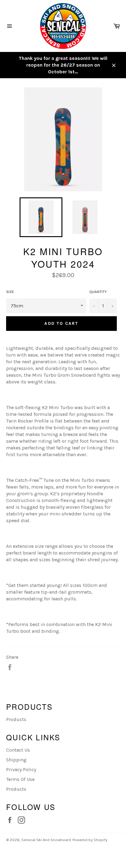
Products (16, 719)
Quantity (98, 292)
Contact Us (18, 750)
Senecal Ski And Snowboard (46, 839)
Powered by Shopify (89, 839)
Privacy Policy (21, 769)
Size (10, 292)
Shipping (16, 760)
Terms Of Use (20, 779)
